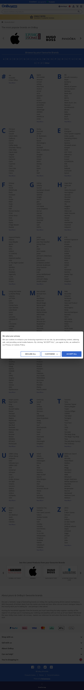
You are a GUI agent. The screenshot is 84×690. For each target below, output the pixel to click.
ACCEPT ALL (71, 354)
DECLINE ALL (30, 354)
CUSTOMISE (50, 354)
